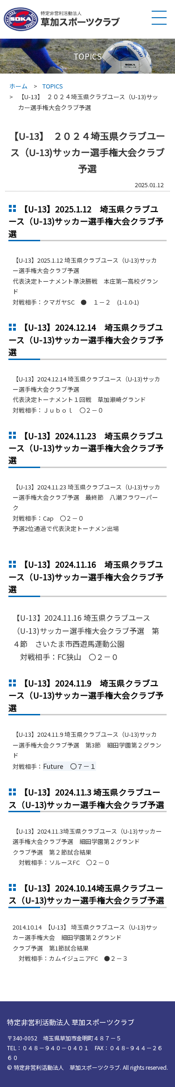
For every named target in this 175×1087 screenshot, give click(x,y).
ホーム (18, 86)
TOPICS (52, 86)
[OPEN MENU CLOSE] (159, 18)
